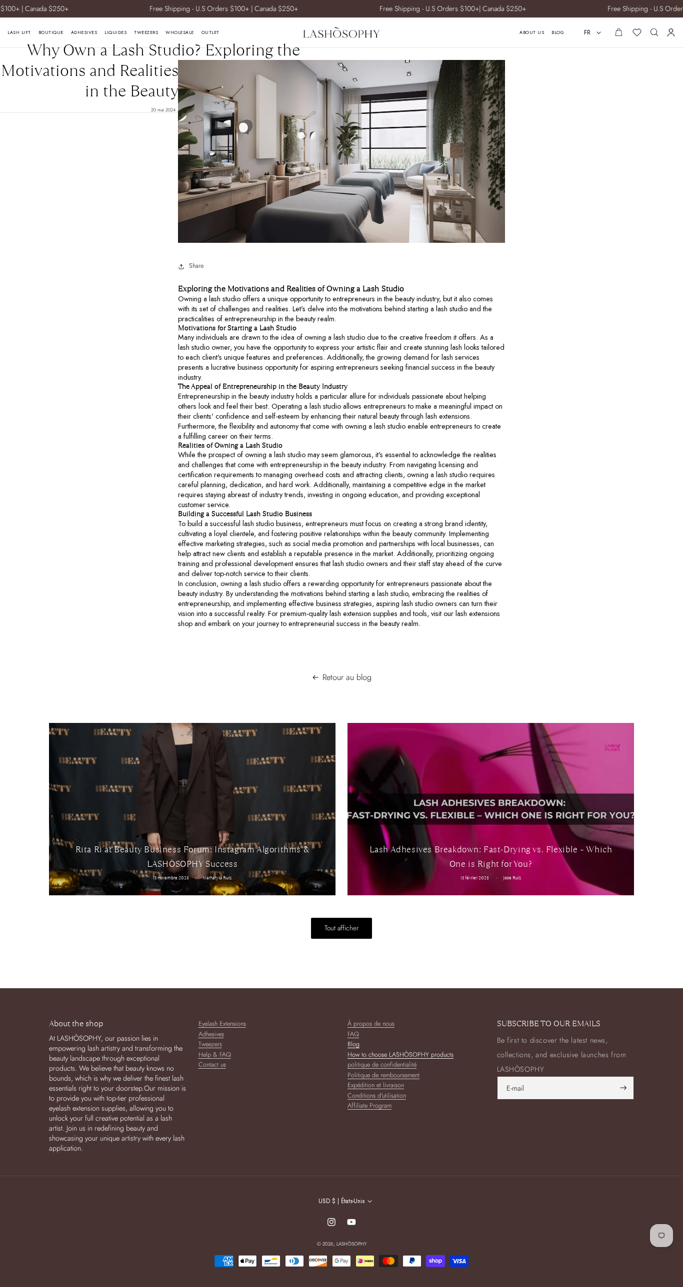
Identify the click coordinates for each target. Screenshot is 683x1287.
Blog (558, 32)
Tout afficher (341, 928)
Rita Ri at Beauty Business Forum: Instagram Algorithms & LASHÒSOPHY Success (193, 856)
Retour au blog (347, 677)
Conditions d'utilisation (377, 1096)
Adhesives (211, 1034)
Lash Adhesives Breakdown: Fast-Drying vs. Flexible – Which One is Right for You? (491, 856)
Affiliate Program (370, 1106)
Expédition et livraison (376, 1085)
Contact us (212, 1065)
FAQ (353, 1034)
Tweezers (210, 1044)
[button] (654, 32)
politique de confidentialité (382, 1065)
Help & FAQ (214, 1055)
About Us (532, 32)
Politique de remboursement (384, 1075)
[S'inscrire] (624, 1088)
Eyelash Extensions (222, 1024)
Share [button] (196, 265)
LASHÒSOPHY (351, 1244)
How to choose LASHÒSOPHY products (401, 1055)
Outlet (211, 32)
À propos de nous (371, 1024)
